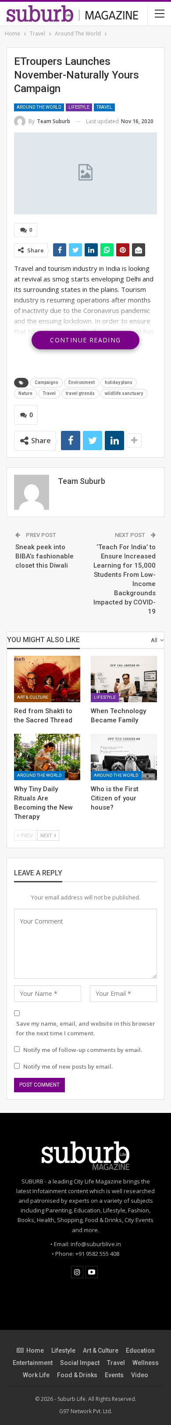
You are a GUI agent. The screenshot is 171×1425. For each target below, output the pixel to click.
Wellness (145, 1362)
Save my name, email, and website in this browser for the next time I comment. (85, 1028)
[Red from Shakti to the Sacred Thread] (47, 679)
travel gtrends (80, 393)
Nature (25, 393)
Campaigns (46, 382)
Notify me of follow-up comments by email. (82, 1050)
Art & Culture (32, 697)
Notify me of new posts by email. (68, 1066)
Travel (104, 107)
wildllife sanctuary (124, 393)
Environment (81, 382)
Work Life (36, 1375)
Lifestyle (78, 107)
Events (114, 1375)
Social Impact (80, 1362)
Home (35, 1350)
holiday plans (118, 382)
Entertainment (33, 1362)
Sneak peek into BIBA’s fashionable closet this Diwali (44, 556)
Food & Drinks (77, 1375)
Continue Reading (85, 340)
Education (140, 1350)
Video (139, 1375)
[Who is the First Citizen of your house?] (124, 757)
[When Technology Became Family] (124, 679)
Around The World (39, 107)
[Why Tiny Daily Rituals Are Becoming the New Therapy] (47, 757)
